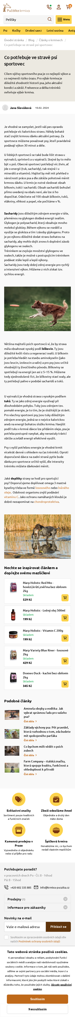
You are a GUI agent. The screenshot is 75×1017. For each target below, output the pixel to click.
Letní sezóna (55, 30)
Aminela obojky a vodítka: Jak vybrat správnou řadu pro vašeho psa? (45, 712)
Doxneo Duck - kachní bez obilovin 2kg (45, 675)
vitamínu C (11, 497)
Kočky (16, 30)
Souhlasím (37, 999)
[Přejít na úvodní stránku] (16, 7)
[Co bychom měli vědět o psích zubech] (12, 751)
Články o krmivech (51, 40)
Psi (5, 30)
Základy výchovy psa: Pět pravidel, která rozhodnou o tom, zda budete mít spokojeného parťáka (47, 731)
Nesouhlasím (38, 1009)
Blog (31, 40)
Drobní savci (33, 30)
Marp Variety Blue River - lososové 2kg (45, 652)
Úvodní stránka (14, 40)
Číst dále (29, 721)
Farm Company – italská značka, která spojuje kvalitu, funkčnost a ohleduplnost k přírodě (46, 765)
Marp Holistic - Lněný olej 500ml (44, 610)
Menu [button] (66, 19)
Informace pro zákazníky (27, 907)
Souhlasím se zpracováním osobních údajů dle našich (38, 939)
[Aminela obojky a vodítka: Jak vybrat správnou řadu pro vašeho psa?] (12, 715)
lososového (42, 487)
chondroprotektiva (46, 501)
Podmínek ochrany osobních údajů (39, 941)
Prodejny (16, 899)
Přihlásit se (58, 926)
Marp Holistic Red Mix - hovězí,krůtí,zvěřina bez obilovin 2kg (44, 587)
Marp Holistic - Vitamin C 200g (43, 630)
